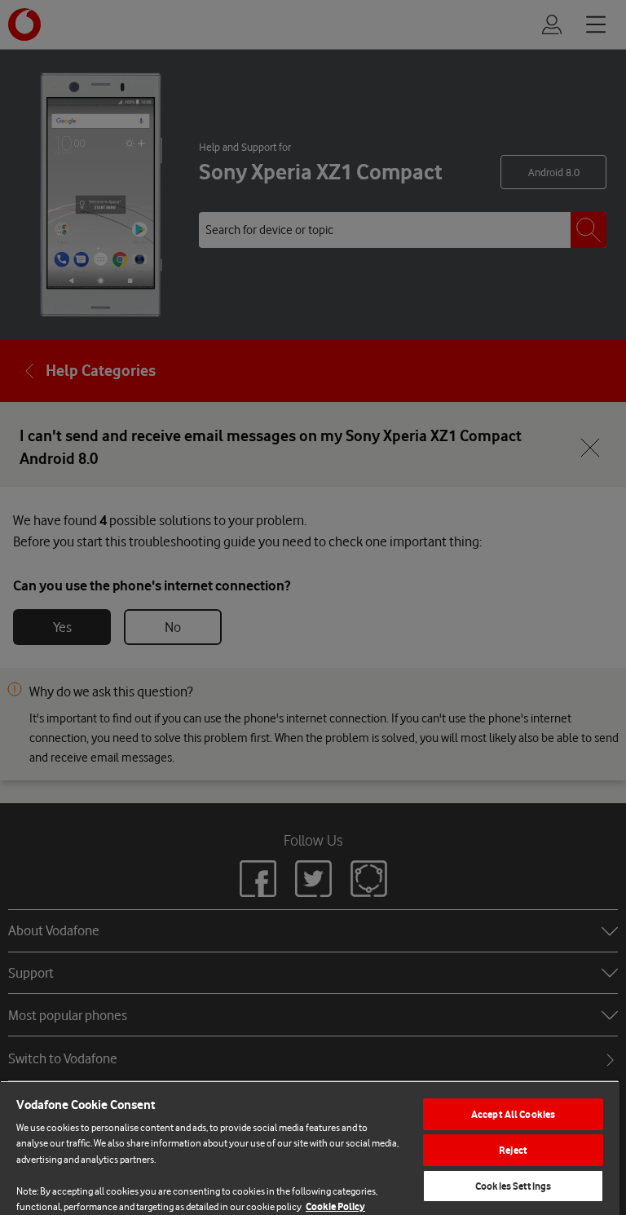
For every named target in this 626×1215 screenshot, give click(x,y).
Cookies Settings (513, 1186)
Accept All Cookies (513, 1114)
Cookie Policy (335, 1206)
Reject (513, 1150)
